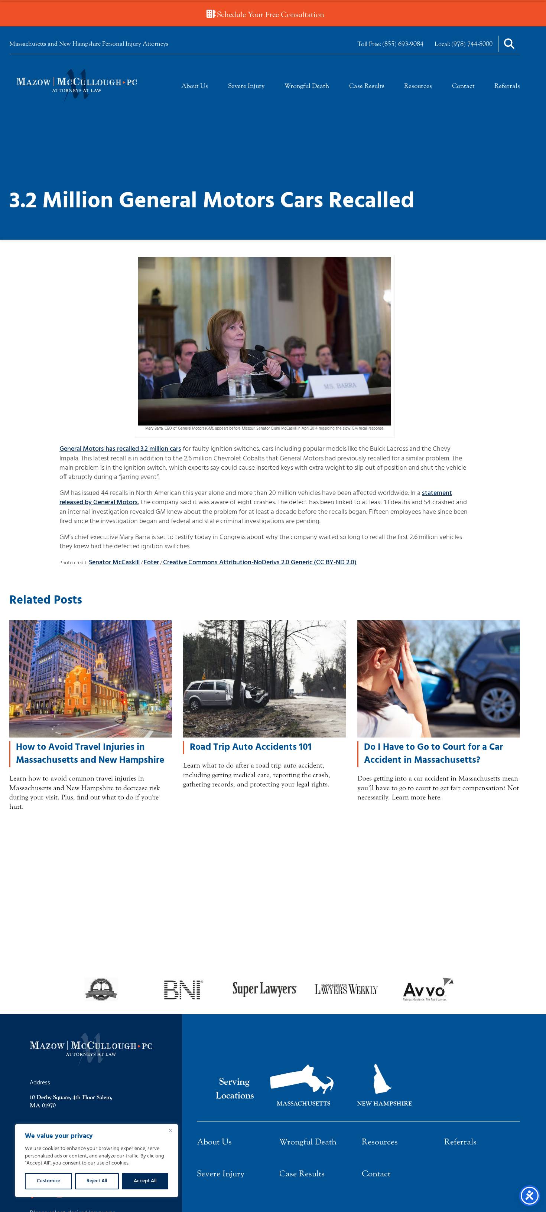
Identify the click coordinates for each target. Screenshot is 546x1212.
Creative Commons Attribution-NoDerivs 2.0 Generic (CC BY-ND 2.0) (260, 562)
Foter (151, 562)
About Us (194, 86)
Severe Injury (246, 86)
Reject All (97, 1181)
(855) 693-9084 (403, 44)
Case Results (366, 86)
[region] (96, 1160)
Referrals (507, 86)
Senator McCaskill (114, 562)
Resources (418, 86)
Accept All (145, 1181)
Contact (463, 86)
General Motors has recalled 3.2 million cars (120, 449)
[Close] (170, 1130)
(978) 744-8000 (472, 44)
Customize (48, 1181)
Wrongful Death (307, 86)
